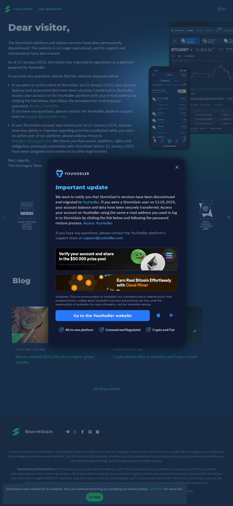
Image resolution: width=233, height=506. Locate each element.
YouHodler (91, 202)
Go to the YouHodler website (102, 315)
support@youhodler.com (103, 238)
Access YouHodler (98, 222)
